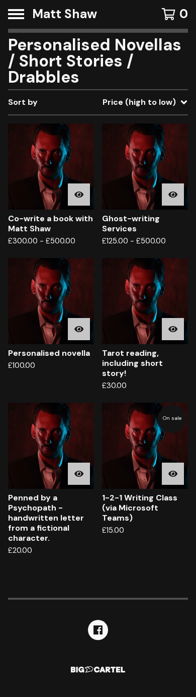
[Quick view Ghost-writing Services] (173, 194)
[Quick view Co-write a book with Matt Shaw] (79, 194)
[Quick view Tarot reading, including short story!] (173, 329)
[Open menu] (16, 14)
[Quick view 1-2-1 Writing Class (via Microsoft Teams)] (173, 474)
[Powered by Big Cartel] (98, 669)
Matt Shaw (64, 14)
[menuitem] (98, 102)
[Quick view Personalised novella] (79, 329)
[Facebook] (98, 630)
